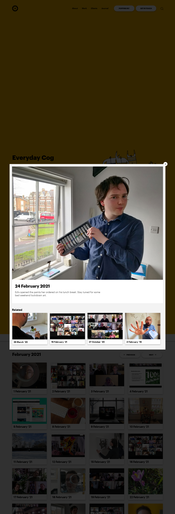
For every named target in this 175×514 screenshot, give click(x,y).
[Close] (165, 164)
